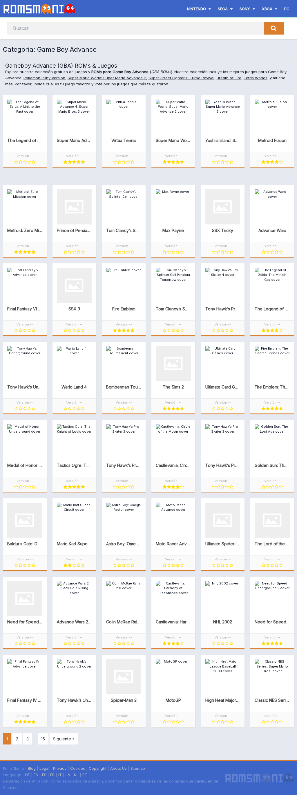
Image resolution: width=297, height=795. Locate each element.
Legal (44, 768)
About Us (118, 768)
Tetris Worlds (255, 77)
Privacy (59, 768)
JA (68, 774)
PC (286, 8)
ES (44, 774)
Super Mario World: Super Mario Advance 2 (107, 77)
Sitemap (138, 768)
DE (27, 774)
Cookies (77, 768)
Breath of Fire (229, 77)
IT (60, 774)
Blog (32, 768)
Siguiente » (64, 738)
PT (84, 774)
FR (52, 774)
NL (76, 774)
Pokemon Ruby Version (44, 77)
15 (43, 738)
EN (36, 774)
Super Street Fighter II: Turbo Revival (181, 77)
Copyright (97, 768)
